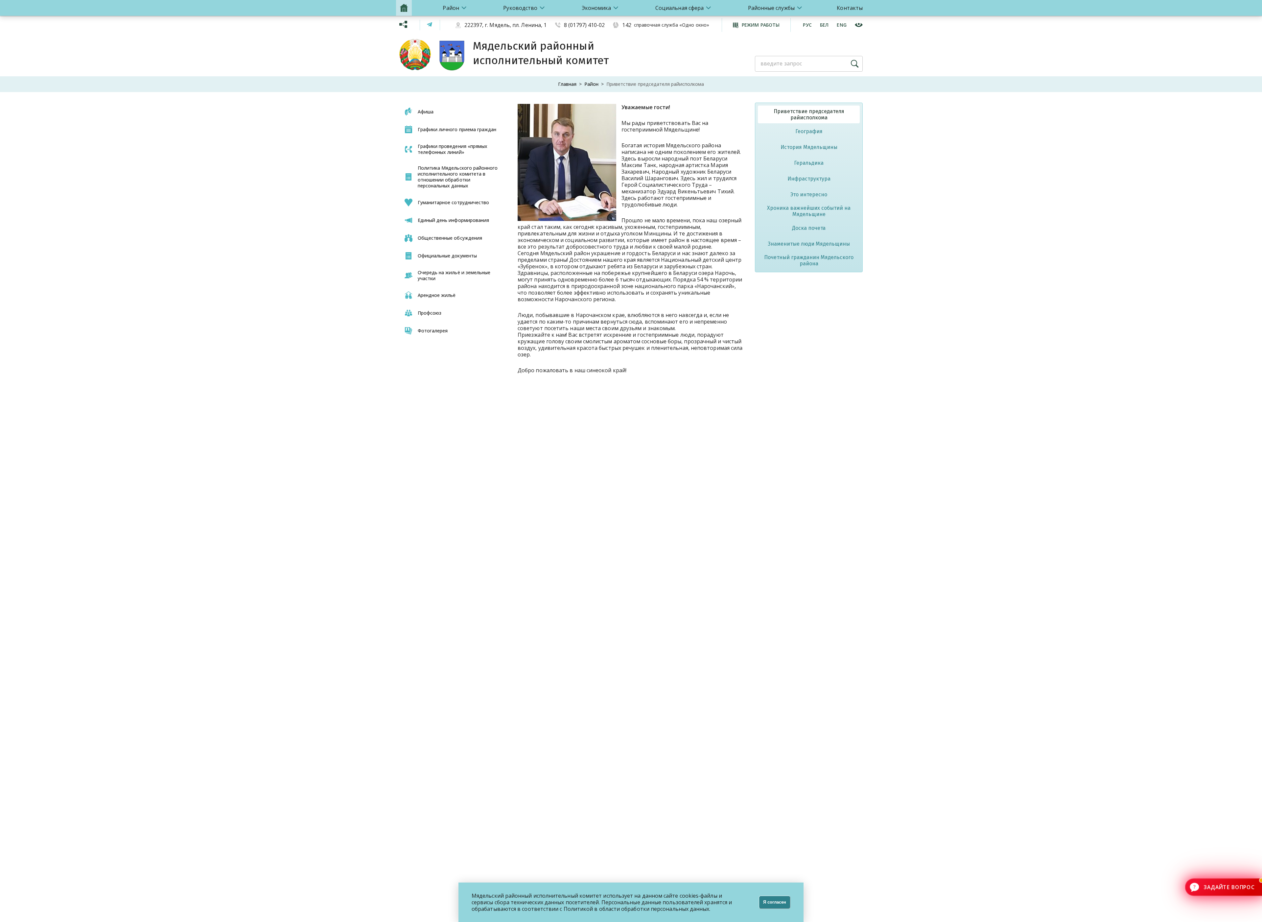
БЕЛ (824, 25)
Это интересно (808, 194)
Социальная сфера (679, 8)
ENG (842, 25)
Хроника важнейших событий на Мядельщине (809, 211)
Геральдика (809, 163)
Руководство (520, 8)
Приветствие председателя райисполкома (809, 114)
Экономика (596, 8)
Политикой (578, 908)
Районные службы (771, 8)
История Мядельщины (809, 147)
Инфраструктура (808, 179)
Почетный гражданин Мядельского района (808, 260)
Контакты (850, 8)
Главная (567, 84)
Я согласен (774, 902)
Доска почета (809, 228)
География (809, 131)
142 (626, 25)
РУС (807, 25)
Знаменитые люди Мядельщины (809, 244)
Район (451, 8)
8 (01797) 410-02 (584, 25)
